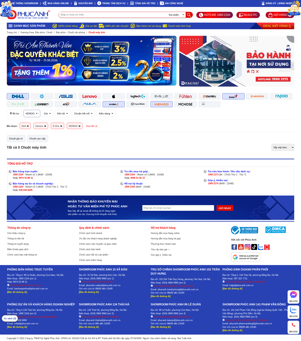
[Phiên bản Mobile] (267, 249)
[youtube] (241, 249)
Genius (39, 126)
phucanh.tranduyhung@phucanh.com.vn (178, 289)
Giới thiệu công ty (16, 233)
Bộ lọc (15, 113)
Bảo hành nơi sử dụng (148, 26)
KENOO (30, 113)
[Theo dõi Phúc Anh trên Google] (245, 260)
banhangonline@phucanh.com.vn (31, 288)
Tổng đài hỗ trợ (145, 3)
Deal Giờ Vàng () (277, 26)
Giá (46, 113)
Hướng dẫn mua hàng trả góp (166, 238)
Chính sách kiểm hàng (90, 260)
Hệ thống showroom (25, 3)
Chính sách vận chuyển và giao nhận (98, 244)
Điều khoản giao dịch (17, 249)
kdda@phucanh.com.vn (26, 323)
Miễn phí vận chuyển (117, 26)
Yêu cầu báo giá (160, 249)
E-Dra (56, 126)
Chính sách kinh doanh (90, 233)
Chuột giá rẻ (16, 138)
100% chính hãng (68, 26)
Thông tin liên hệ (15, 238)
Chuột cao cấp (37, 138)
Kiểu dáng (105, 113)
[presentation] (8, 60)
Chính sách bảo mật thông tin (22, 254)
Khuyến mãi (85, 3)
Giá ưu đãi (91, 26)
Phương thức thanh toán (163, 244)
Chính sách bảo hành (90, 249)
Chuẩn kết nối (82, 113)
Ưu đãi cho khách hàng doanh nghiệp (98, 238)
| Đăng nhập (284, 3)
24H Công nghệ (174, 3)
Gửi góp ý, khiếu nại (161, 255)
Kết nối (61, 113)
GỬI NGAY (225, 208)
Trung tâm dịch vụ (113, 3)
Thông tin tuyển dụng (18, 244)
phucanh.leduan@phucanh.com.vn (175, 320)
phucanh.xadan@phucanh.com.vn (103, 285)
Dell (24, 126)
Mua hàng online (58, 3)
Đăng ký (271, 3)
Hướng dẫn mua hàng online (165, 233)
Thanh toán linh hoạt (179, 26)
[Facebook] (234, 249)
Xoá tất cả (91, 126)
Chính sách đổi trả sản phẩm (93, 254)
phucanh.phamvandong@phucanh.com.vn (251, 323)
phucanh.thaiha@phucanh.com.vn (103, 320)
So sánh (10, 318)
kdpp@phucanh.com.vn (241, 285)
